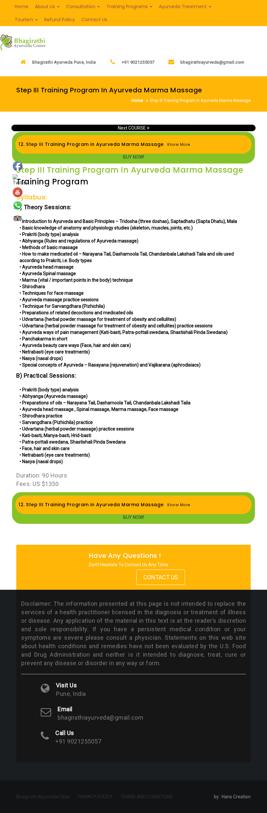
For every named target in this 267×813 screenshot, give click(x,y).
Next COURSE (132, 128)
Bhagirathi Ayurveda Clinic (43, 796)
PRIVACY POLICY (95, 796)
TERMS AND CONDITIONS (146, 796)
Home (21, 6)
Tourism (25, 19)
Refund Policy (59, 19)
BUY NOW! (133, 157)
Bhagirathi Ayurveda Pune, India (64, 62)
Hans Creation (236, 796)
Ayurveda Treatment (183, 6)
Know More (177, 144)
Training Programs (127, 6)
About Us (45, 6)
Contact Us (94, 19)
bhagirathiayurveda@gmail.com (212, 62)
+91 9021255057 (138, 62)
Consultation (81, 6)
